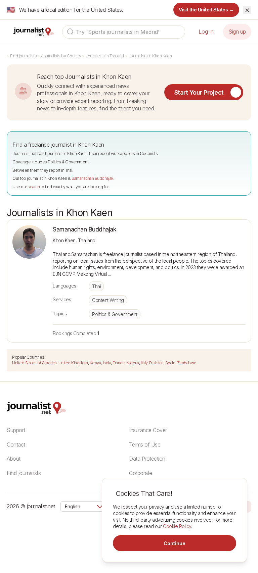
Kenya (95, 362)
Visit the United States (206, 9)
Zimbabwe (187, 362)
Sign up (237, 31)
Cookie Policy (177, 526)
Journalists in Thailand (104, 55)
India (107, 362)
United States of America (34, 362)
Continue (174, 543)
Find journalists (23, 55)
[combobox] (123, 32)
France (119, 362)
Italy (144, 362)
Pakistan (156, 362)
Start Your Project (199, 92)
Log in (206, 31)
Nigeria (132, 362)
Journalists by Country (61, 55)
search (34, 186)
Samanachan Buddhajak (92, 178)
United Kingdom (73, 362)
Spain (170, 362)
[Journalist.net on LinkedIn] (248, 506)
